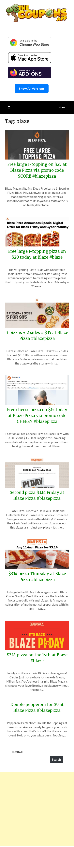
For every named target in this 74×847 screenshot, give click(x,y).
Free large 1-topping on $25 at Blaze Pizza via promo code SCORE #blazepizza (37, 170)
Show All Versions (32, 88)
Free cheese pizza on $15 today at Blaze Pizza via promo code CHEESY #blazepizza (37, 415)
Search (17, 751)
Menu (62, 107)
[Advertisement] (37, 809)
